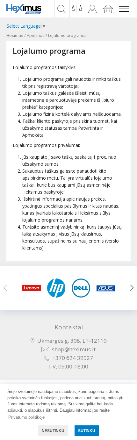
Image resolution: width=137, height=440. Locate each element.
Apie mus (36, 35)
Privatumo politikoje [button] (26, 417)
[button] (132, 288)
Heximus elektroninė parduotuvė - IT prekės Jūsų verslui (23, 9)
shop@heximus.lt (74, 349)
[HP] (56, 288)
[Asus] (106, 288)
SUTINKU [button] (86, 431)
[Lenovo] (31, 288)
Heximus (14, 35)
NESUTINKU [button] (53, 431)
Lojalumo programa (67, 35)
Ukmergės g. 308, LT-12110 (72, 340)
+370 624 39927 (72, 357)
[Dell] (81, 288)
